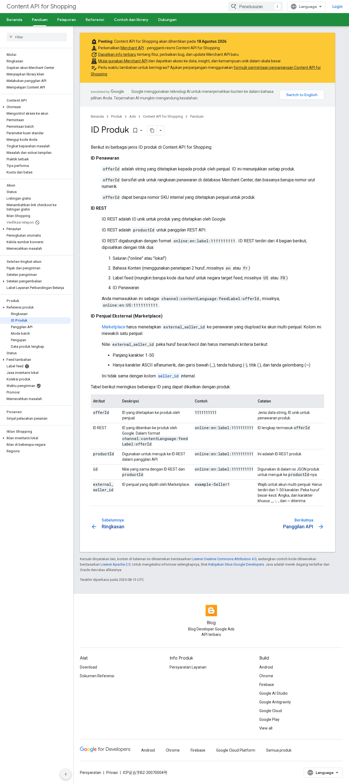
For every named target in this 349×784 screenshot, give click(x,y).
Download (88, 667)
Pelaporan (66, 19)
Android (266, 667)
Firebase (266, 684)
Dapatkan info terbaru (117, 54)
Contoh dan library (131, 19)
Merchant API (132, 48)
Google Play (269, 719)
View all (265, 728)
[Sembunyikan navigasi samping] (65, 774)
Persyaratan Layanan (188, 667)
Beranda (14, 19)
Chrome (266, 676)
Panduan (39, 19)
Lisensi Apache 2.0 (115, 564)
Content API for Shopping (41, 6)
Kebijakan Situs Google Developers (236, 564)
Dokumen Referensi (97, 676)
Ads (132, 116)
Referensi (95, 19)
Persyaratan (90, 772)
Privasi (112, 772)
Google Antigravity (275, 702)
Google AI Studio (273, 693)
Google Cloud (270, 711)
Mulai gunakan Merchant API (123, 61)
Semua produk (278, 750)
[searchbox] (37, 37)
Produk (116, 116)
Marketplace (113, 327)
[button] (35, 107)
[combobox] (255, 6)
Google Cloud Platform (235, 750)
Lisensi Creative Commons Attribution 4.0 (224, 559)
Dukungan (167, 19)
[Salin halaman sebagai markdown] (152, 130)
